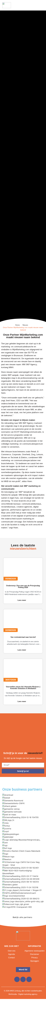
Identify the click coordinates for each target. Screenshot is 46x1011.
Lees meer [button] (22, 600)
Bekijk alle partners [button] (22, 917)
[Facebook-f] (17, 979)
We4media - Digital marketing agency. (23, 994)
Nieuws (25, 325)
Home (17, 325)
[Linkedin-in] (23, 979)
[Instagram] (29, 979)
